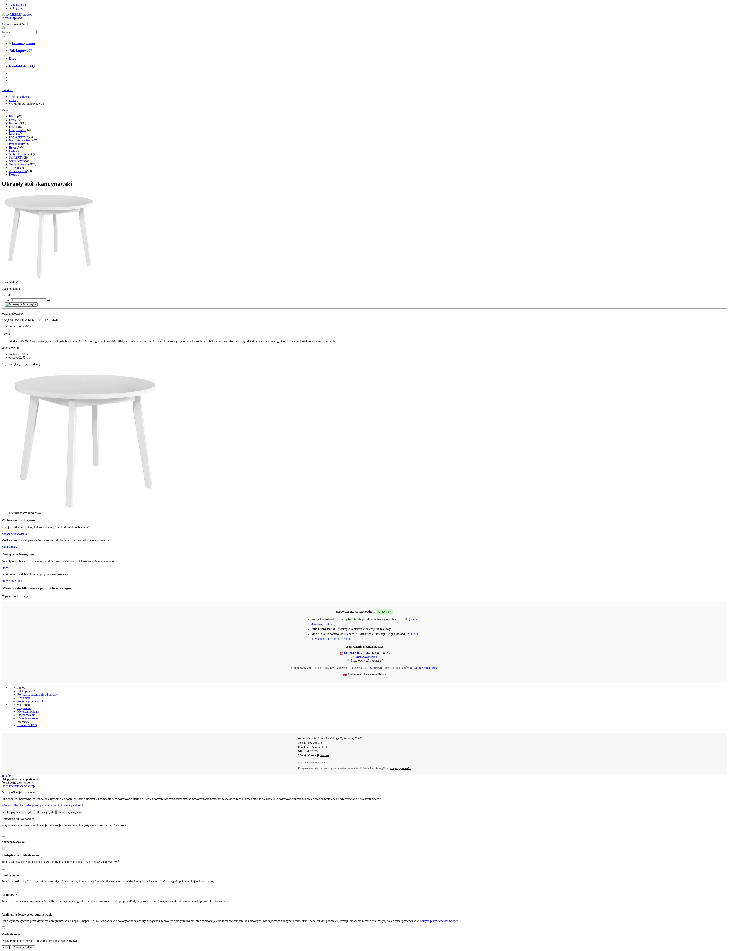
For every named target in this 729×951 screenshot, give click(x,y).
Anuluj (6, 947)
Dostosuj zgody (45, 812)
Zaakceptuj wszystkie (70, 812)
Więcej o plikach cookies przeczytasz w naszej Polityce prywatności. (43, 805)
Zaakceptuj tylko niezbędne (18, 812)
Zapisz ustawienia (23, 947)
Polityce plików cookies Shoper (439, 921)
